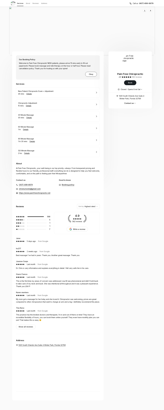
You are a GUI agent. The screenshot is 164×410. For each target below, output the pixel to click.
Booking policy (68, 185)
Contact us (129, 103)
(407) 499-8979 (146, 3)
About (28, 3)
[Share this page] (145, 11)
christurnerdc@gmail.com (30, 189)
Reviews (36, 3)
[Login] (150, 11)
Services (20, 3)
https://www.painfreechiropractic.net (34, 193)
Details (29, 94)
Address (44, 3)
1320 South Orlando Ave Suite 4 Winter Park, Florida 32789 (131, 97)
